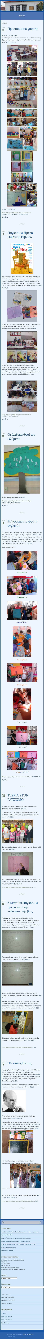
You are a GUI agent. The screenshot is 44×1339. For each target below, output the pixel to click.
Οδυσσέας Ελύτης (20, 1063)
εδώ (38, 1195)
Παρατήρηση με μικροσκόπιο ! (8, 1247)
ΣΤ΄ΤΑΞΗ (26, 214)
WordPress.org (5, 1322)
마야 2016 (23, 809)
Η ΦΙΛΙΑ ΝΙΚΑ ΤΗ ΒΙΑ (6, 1235)
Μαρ (3, 795)
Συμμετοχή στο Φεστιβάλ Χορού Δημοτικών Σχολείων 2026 (16, 1238)
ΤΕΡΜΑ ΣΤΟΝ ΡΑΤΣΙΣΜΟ (18, 797)
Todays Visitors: (5, 1294)
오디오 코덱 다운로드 (29, 1040)
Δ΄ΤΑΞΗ (17, 214)
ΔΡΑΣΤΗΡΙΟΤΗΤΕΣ (16, 502)
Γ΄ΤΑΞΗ (13, 214)
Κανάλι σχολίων (6, 1319)
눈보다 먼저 (31, 367)
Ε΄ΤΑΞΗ (21, 214)
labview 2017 (37, 535)
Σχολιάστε (5, 217)
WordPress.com (11, 1336)
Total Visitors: (4, 1303)
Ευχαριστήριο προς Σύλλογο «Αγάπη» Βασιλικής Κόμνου (15, 1241)
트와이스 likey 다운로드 (9, 209)
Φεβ (3, 1062)
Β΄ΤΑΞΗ (8, 214)
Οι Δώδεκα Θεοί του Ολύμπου (21, 437)
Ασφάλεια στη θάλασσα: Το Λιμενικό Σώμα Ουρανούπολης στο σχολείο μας (20, 1231)
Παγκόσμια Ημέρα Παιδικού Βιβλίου (20, 235)
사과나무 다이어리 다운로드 (10, 35)
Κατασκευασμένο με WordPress (15, 1334)
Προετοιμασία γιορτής (23, 28)
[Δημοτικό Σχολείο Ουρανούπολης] (18, 6)
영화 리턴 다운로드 (16, 884)
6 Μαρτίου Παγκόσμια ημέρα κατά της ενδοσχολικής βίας (23, 907)
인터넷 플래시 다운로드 (9, 1197)
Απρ (3, 232)
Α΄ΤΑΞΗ (4, 214)
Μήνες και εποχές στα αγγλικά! (22, 523)
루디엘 (34, 328)
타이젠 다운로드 (11, 42)
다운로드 (30, 374)
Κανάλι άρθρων (6, 1316)
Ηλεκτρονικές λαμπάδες (7, 1250)
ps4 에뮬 (12, 849)
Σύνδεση (3, 1313)
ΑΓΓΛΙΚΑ (34, 777)
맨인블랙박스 (26, 959)
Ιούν (3, 28)
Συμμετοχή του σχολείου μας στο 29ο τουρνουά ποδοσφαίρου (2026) (18, 1244)
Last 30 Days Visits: (6, 1300)
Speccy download (16, 1118)
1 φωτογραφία (21, 497)
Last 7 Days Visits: (6, 1297)
